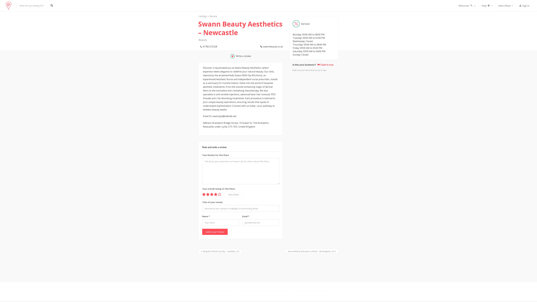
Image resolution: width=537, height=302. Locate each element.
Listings (203, 16)
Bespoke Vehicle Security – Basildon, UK (221, 251)
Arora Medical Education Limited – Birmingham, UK (311, 251)
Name (206, 216)
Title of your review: (212, 202)
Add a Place (504, 5)
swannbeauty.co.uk (273, 46)
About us (314, 290)
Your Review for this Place (215, 155)
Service (213, 16)
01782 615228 (210, 46)
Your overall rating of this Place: (218, 188)
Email (245, 216)
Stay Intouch (327, 290)
